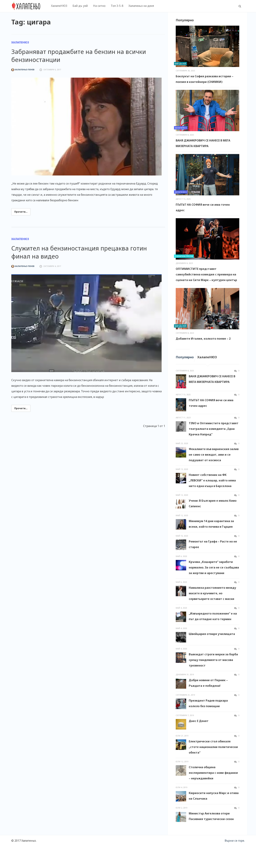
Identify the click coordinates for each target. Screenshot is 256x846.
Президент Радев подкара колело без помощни (208, 703)
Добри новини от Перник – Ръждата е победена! (208, 683)
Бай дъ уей (80, 6)
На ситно (99, 6)
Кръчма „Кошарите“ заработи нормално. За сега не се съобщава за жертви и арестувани (214, 567)
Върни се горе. (235, 841)
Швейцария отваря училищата (212, 634)
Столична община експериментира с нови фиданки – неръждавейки (213, 772)
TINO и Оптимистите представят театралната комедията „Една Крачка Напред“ (213, 428)
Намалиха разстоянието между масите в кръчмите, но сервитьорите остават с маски (212, 593)
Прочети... (21, 211)
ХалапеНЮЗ (59, 6)
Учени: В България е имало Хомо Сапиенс (212, 503)
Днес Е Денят (198, 721)
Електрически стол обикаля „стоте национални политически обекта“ (213, 746)
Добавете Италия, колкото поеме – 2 (203, 338)
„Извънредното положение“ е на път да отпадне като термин (213, 616)
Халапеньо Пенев (24, 69)
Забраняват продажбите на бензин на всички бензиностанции (78, 56)
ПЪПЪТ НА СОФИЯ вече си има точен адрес (203, 207)
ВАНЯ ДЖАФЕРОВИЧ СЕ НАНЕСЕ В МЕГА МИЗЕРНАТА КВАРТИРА (203, 143)
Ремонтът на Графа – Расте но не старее (213, 544)
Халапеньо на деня (141, 6)
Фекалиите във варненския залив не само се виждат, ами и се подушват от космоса (214, 454)
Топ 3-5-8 (117, 6)
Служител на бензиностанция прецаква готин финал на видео (79, 252)
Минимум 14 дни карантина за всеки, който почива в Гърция (211, 524)
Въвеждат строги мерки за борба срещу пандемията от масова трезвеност (213, 659)
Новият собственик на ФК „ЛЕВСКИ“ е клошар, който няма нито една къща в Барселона (212, 480)
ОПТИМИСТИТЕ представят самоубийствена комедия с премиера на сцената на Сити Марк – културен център (206, 274)
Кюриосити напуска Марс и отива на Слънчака (214, 795)
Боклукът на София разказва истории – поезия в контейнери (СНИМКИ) (204, 79)
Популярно (185, 357)
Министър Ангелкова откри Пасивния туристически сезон (211, 816)
